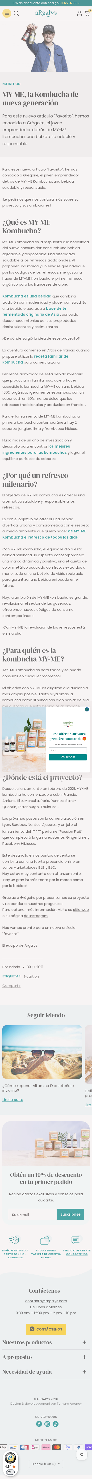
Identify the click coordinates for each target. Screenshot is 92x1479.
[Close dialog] (87, 709)
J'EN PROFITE (68, 757)
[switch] (10, 1472)
